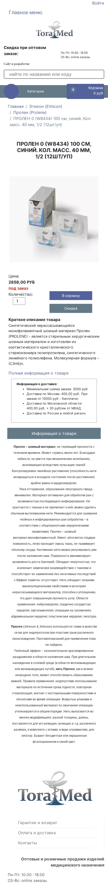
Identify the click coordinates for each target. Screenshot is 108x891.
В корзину (71, 295)
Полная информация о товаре (39, 373)
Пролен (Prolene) (30, 112)
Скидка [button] (70, 308)
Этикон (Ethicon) (45, 106)
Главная (16, 106)
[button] (54, 12)
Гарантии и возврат (37, 822)
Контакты (27, 842)
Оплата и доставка (37, 832)
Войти (98, 3)
